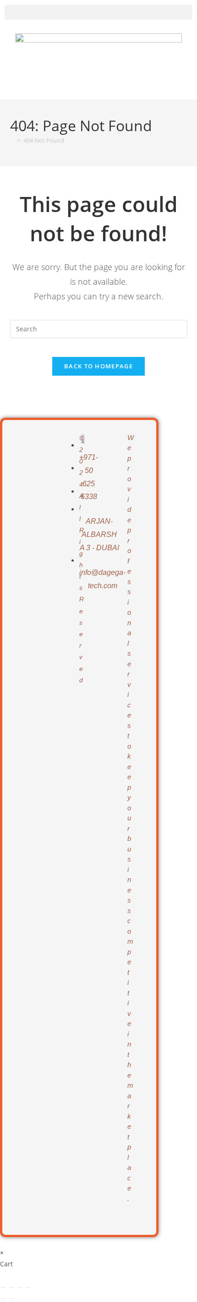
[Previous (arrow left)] (3, 1299)
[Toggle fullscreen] (11, 1287)
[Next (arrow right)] (11, 1299)
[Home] (12, 140)
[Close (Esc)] (28, 1287)
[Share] (19, 1287)
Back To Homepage (98, 366)
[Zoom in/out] (3, 1287)
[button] (98, 12)
